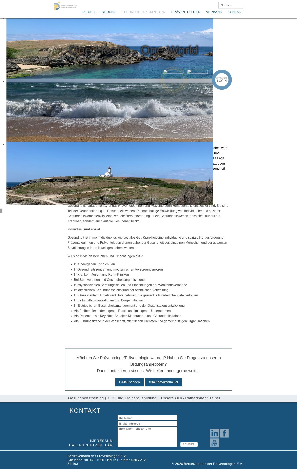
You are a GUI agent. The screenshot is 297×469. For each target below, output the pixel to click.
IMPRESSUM (101, 441)
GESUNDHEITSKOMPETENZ (144, 12)
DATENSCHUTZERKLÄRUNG (95, 445)
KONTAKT (235, 12)
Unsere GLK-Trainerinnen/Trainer (190, 398)
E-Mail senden (129, 382)
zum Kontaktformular (163, 382)
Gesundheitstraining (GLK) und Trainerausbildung (112, 398)
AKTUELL (88, 12)
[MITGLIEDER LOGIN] (222, 80)
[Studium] (173, 80)
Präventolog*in (186, 12)
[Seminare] (197, 80)
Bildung (109, 12)
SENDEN (189, 444)
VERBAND (214, 12)
